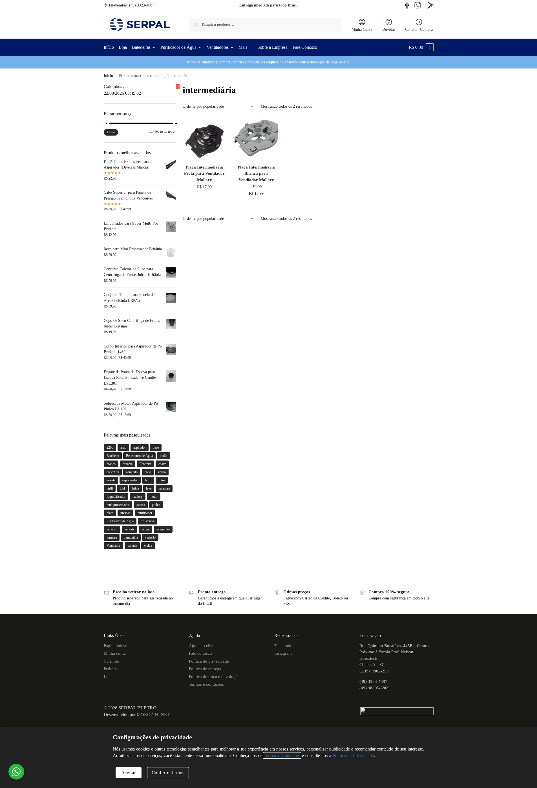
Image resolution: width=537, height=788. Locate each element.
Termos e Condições (282, 755)
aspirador (139, 448)
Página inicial (115, 645)
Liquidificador (116, 497)
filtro (161, 480)
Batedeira (113, 456)
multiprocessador (118, 505)
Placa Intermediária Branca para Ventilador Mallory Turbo (256, 177)
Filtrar (111, 132)
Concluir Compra (419, 29)
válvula (132, 546)
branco (111, 464)
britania (127, 464)
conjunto (132, 472)
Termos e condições (206, 684)
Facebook (282, 645)
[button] (421, 47)
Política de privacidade (209, 661)
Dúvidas (388, 29)
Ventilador (113, 546)
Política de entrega (205, 669)
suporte (129, 529)
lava (148, 488)
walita (148, 546)
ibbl (122, 488)
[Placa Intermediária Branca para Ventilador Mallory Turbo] (256, 138)
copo (148, 472)
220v (110, 448)
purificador (145, 513)
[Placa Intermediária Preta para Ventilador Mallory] (204, 138)
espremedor (130, 480)
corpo (162, 472)
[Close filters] (178, 86)
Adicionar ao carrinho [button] (204, 199)
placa (110, 513)
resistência (147, 521)
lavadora (164, 488)
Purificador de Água (120, 521)
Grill (110, 488)
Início (108, 76)
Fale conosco (200, 653)
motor (154, 497)
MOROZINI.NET (153, 714)
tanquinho (163, 529)
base (156, 448)
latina (135, 488)
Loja (108, 676)
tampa (145, 529)
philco (156, 505)
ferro (148, 480)
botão (163, 456)
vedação (150, 537)
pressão (125, 513)
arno (123, 448)
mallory (137, 497)
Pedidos (111, 669)
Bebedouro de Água (139, 456)
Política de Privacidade (353, 755)
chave (162, 464)
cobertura (113, 472)
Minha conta (115, 653)
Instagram (283, 653)
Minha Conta (362, 29)
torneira (112, 537)
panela (140, 505)
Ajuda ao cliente (203, 645)
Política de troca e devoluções (215, 676)
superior (112, 529)
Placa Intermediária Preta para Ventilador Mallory (204, 173)
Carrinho (111, 661)
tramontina (131, 537)
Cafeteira (145, 464)
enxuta (111, 480)
